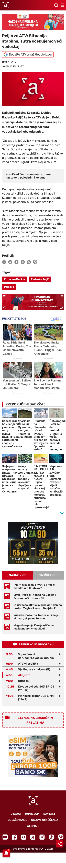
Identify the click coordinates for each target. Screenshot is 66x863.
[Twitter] (32, 837)
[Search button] (56, 5)
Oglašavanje (17, 819)
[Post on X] (23, 262)
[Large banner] (33, 22)
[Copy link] (4, 262)
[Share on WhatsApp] (29, 262)
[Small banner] (33, 543)
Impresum (32, 813)
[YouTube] (5, 837)
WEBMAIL (33, 826)
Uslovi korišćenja (44, 819)
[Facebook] (14, 837)
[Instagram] (23, 837)
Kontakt (49, 813)
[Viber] (60, 837)
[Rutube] (42, 837)
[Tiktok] (51, 837)
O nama (16, 813)
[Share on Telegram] (16, 262)
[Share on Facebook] (10, 262)
